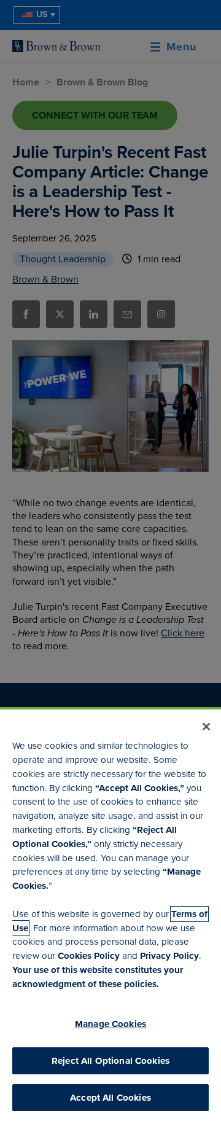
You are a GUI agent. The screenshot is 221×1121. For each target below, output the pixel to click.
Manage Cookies (110, 1024)
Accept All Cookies (110, 1097)
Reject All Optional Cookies (110, 1061)
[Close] (206, 726)
